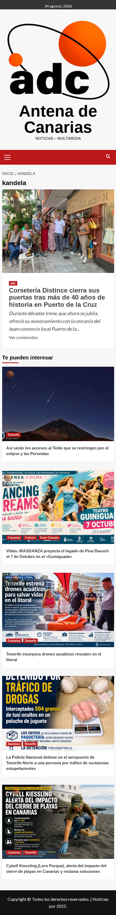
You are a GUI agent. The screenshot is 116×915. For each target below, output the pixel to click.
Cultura (30, 537)
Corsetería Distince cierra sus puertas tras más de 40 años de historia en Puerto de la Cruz (57, 297)
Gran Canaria (49, 537)
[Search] (108, 156)
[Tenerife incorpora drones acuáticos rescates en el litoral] (58, 610)
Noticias (100, 899)
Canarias (14, 537)
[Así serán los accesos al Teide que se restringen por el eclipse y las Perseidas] (58, 404)
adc (13, 283)
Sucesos (14, 743)
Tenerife (13, 434)
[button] (7, 156)
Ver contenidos (23, 337)
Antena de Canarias (58, 119)
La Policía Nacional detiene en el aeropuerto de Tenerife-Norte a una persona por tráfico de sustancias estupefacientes (57, 763)
